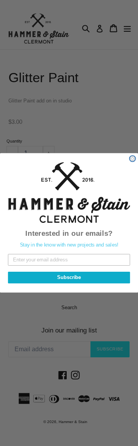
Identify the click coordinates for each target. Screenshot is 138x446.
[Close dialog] (133, 159)
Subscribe (69, 278)
